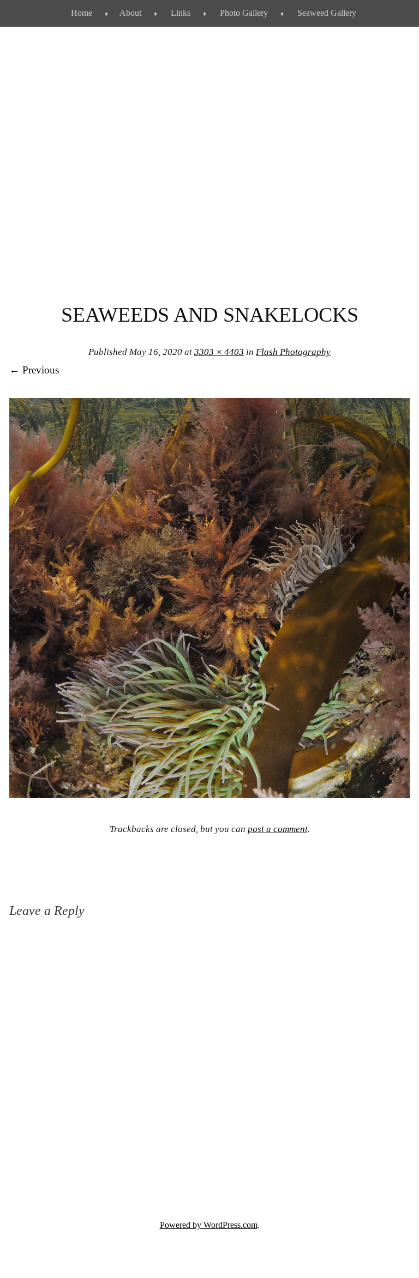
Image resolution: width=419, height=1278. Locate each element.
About (130, 12)
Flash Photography (293, 352)
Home (81, 12)
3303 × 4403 (219, 352)
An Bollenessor (209, 180)
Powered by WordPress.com (209, 1224)
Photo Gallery (244, 12)
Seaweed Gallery (326, 12)
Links (180, 12)
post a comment (278, 829)
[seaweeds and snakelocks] (209, 794)
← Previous (34, 370)
